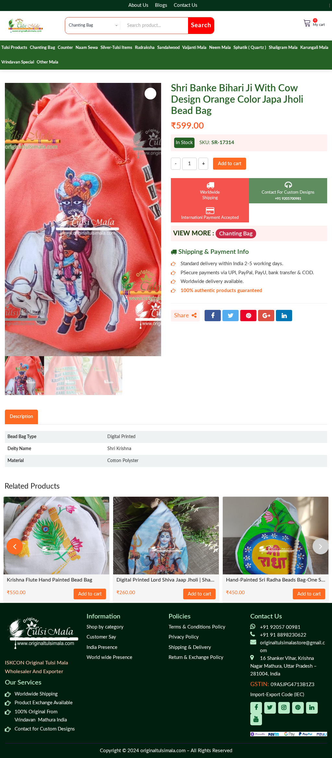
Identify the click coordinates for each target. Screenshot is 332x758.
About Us (138, 5)
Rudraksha (145, 48)
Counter (65, 48)
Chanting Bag (42, 48)
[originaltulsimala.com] (25, 25)
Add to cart (229, 163)
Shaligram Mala (283, 48)
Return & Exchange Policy (196, 657)
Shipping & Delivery (190, 647)
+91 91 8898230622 (283, 635)
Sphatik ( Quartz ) (249, 48)
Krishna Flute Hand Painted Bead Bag (49, 580)
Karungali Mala (314, 48)
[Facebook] (213, 315)
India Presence (102, 647)
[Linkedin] (312, 708)
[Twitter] (230, 315)
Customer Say (101, 637)
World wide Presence (109, 657)
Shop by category (105, 627)
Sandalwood (168, 48)
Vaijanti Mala (194, 48)
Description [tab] (21, 416)
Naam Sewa (87, 48)
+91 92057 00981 (280, 627)
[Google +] (266, 315)
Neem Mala (220, 48)
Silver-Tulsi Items (116, 48)
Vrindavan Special (17, 62)
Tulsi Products (14, 48)
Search (201, 25)
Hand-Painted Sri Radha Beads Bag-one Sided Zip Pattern (275, 580)
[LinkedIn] (284, 315)
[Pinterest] (248, 315)
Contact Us (185, 5)
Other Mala (47, 62)
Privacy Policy (184, 637)
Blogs (161, 5)
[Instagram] (284, 708)
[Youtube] (256, 719)
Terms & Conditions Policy (197, 627)
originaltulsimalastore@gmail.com (292, 646)
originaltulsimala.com (162, 750)
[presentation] (14, 546)
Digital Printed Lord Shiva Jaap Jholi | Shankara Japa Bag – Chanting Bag (166, 580)
